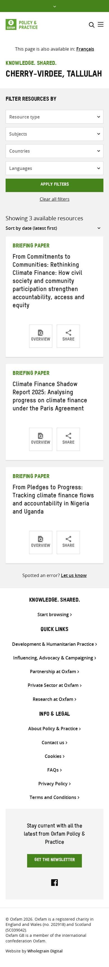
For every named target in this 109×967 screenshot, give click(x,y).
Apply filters (55, 185)
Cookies (53, 756)
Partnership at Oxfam (53, 671)
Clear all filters (55, 199)
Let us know (74, 575)
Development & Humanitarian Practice (53, 644)
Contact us (53, 742)
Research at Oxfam (53, 699)
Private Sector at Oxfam (53, 685)
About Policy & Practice (53, 728)
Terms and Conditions (53, 797)
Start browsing (53, 614)
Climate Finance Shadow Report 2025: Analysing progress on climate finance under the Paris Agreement (50, 397)
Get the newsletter (54, 860)
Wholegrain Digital (45, 951)
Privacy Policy (53, 783)
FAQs (53, 770)
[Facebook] (54, 882)
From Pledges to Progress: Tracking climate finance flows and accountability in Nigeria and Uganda (53, 500)
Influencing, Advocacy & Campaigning (53, 658)
